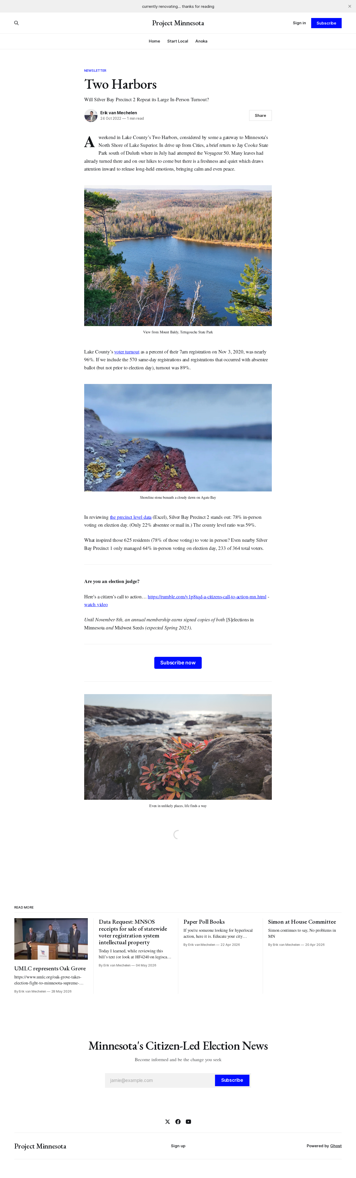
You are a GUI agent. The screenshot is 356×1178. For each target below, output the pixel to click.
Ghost (336, 1145)
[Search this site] (16, 23)
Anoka (201, 41)
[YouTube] (188, 1121)
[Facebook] (178, 1121)
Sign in (299, 22)
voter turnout (126, 351)
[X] (167, 1121)
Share (260, 115)
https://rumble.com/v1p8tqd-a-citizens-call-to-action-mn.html (207, 596)
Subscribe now (178, 663)
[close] (350, 6)
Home (154, 41)
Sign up (178, 1145)
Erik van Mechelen (118, 112)
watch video (96, 604)
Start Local (177, 41)
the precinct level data (131, 517)
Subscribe (326, 23)
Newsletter (95, 70)
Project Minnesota (178, 23)
